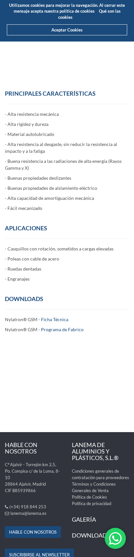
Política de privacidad (91, 503)
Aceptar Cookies (67, 29)
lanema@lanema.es (28, 513)
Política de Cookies (89, 497)
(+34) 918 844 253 (27, 506)
